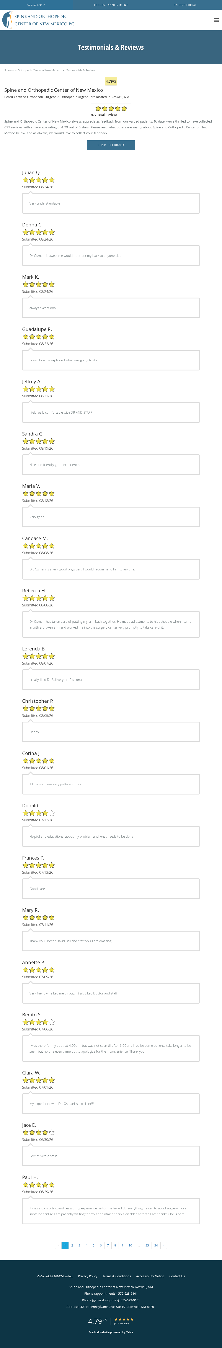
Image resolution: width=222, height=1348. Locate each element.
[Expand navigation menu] (216, 20)
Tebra (129, 1332)
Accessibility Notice (150, 1276)
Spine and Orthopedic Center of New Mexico (32, 70)
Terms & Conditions (117, 1276)
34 (156, 1245)
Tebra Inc (66, 1276)
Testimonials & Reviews (81, 70)
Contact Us (177, 1276)
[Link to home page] (38, 20)
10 (130, 1245)
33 (147, 1245)
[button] (111, 5)
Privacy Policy (87, 1276)
